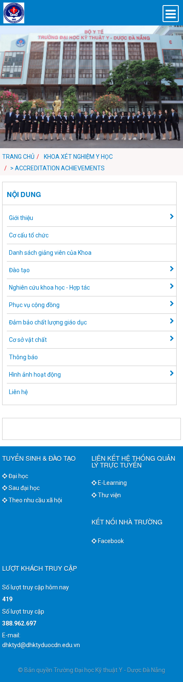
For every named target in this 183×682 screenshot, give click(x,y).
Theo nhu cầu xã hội (34, 500)
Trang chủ (18, 156)
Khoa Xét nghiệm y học (78, 156)
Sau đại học (23, 488)
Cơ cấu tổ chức (29, 235)
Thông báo (23, 357)
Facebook (110, 541)
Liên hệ (18, 392)
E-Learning (112, 482)
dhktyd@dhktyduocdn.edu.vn (41, 645)
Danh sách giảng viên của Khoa (50, 252)
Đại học (17, 476)
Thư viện (109, 495)
